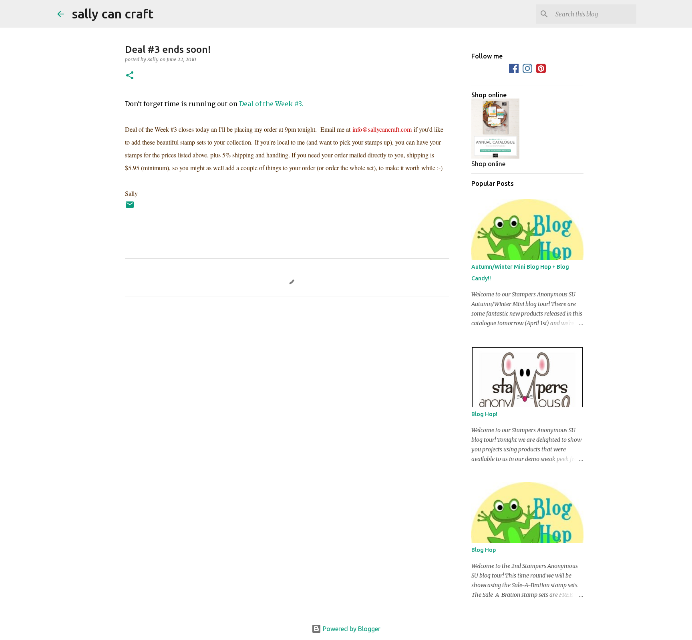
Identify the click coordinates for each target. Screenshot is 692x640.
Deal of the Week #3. (271, 104)
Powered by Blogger (350, 628)
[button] (130, 75)
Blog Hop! (484, 414)
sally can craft (112, 13)
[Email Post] (130, 207)
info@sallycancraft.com (382, 129)
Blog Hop (483, 550)
